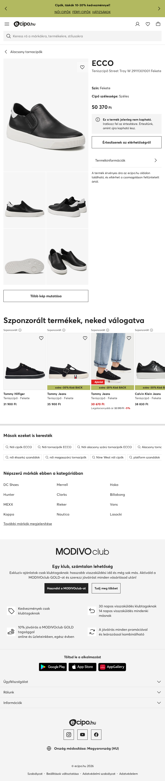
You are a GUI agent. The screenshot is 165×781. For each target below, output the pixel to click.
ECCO (103, 63)
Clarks (62, 494)
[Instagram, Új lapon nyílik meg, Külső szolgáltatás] (69, 734)
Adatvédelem (128, 774)
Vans (114, 504)
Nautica (63, 514)
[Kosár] (158, 24)
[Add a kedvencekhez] (82, 67)
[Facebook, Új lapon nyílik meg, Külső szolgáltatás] (96, 734)
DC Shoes (11, 484)
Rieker (62, 504)
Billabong (117, 494)
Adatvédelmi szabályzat (98, 774)
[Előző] (6, 8)
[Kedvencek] (148, 24)
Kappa (8, 514)
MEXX (8, 504)
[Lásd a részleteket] (155, 160)
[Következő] (159, 8)
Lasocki (116, 514)
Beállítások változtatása (62, 774)
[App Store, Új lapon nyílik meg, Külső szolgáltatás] (82, 667)
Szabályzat (35, 774)
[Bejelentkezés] (137, 24)
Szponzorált (10, 330)
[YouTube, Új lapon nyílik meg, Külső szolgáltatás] (82, 734)
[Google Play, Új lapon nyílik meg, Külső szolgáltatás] (53, 667)
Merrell (62, 484)
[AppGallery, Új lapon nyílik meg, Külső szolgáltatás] (112, 667)
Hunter (8, 494)
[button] (45, 115)
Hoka (114, 484)
